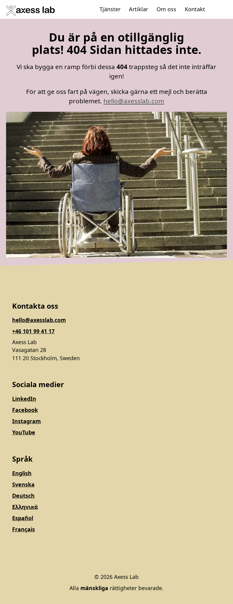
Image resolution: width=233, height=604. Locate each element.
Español (22, 518)
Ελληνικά (25, 506)
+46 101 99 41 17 (33, 331)
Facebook (25, 409)
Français (23, 529)
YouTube (23, 432)
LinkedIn (24, 398)
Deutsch (23, 495)
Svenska (23, 484)
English (22, 473)
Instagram (26, 421)
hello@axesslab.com (133, 101)
